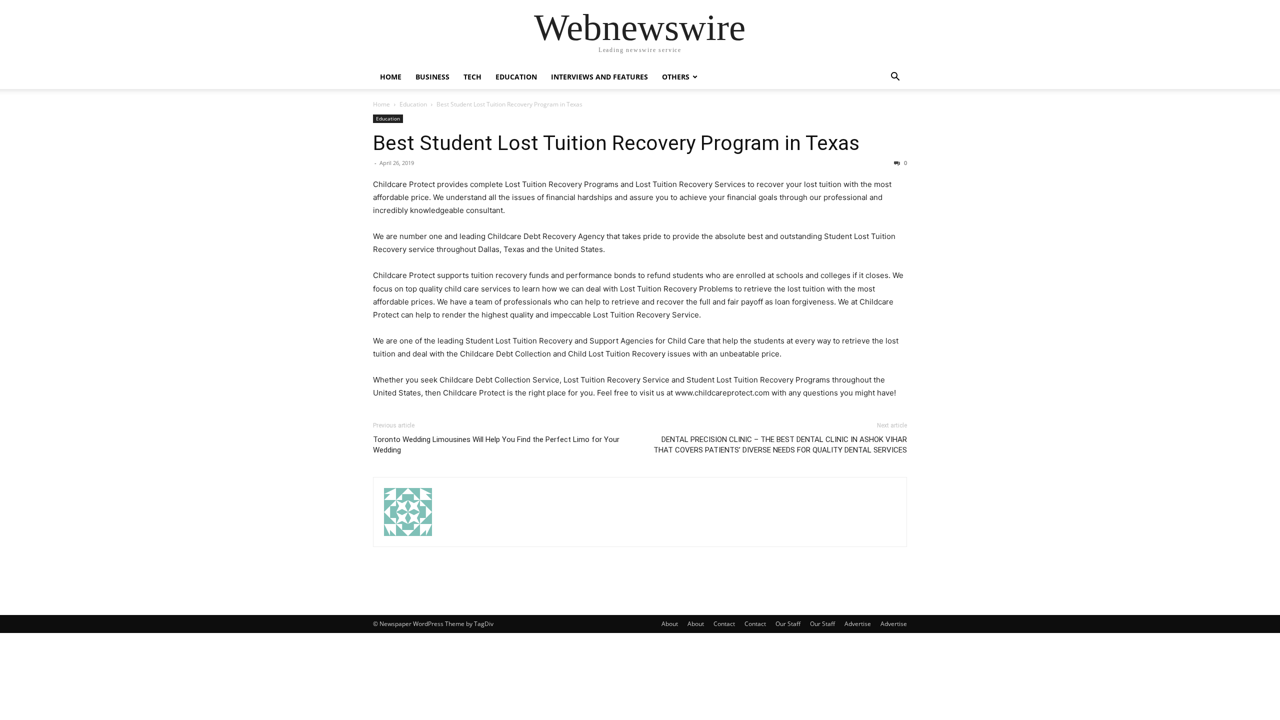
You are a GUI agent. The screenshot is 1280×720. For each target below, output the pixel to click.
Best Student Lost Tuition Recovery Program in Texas (616, 143)
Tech (473, 77)
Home (391, 77)
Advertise (857, 624)
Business (433, 77)
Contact (724, 624)
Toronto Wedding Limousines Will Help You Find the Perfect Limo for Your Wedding (496, 444)
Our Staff (788, 624)
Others (676, 77)
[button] (895, 77)
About (670, 624)
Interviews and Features (599, 77)
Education (516, 77)
